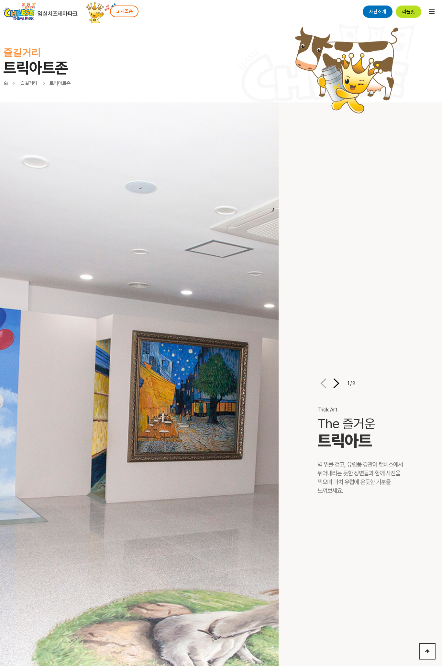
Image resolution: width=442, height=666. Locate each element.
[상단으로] (427, 651)
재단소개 (377, 12)
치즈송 (126, 11)
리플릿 (408, 12)
